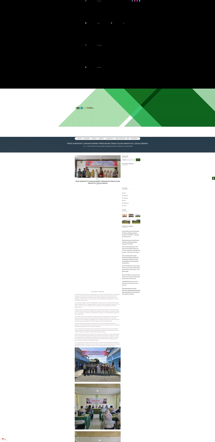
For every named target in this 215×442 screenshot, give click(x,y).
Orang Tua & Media (99, 45)
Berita (97, 179)
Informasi (94, 138)
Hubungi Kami (134, 138)
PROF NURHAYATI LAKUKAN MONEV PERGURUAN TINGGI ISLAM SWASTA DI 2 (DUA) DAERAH (98, 182)
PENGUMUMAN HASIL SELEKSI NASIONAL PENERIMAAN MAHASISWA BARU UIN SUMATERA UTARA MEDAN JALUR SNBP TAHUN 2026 (131, 291)
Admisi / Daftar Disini (120, 138)
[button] (213, 178)
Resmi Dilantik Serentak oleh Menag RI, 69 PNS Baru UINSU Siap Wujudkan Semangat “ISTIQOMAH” (130, 242)
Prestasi (125, 205)
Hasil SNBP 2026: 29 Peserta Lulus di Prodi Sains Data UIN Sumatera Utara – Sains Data (130, 283)
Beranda (80, 138)
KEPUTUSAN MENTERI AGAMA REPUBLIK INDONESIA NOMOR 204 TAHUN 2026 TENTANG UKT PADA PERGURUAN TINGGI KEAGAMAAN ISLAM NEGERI (130, 259)
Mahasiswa (126, 198)
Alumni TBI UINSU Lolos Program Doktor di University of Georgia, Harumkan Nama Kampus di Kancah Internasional (131, 276)
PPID (128, 138)
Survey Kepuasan (99, 67)
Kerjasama (126, 195)
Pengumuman (126, 203)
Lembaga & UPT (109, 138)
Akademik (101, 138)
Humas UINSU (94, 291)
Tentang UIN (86, 138)
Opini (125, 200)
